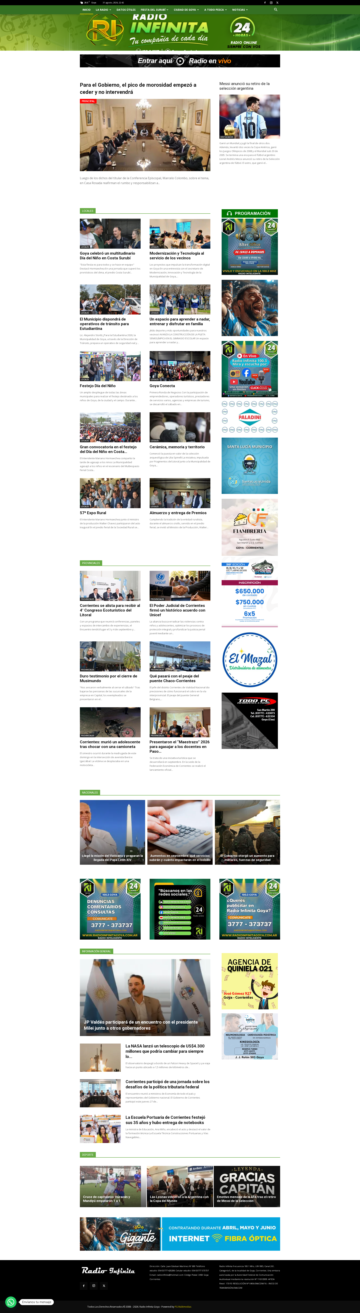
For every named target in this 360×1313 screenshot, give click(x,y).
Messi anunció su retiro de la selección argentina (244, 86)
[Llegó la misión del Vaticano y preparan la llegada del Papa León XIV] (112, 832)
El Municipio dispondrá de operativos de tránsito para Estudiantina (104, 324)
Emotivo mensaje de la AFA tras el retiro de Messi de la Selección (246, 1199)
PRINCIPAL (88, 101)
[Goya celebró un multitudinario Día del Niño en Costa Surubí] (110, 234)
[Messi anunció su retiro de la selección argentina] (249, 117)
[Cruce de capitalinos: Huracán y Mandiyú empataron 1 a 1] (113, 1186)
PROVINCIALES (87, 599)
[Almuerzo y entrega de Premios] (180, 493)
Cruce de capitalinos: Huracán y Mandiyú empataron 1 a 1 (106, 1199)
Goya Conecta (162, 386)
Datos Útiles (126, 9)
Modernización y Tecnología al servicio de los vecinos (177, 255)
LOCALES (85, 247)
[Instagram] (271, 2)
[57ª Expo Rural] (110, 493)
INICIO (86, 9)
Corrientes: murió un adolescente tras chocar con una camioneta (110, 744)
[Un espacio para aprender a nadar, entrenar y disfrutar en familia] (180, 299)
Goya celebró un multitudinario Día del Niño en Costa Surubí (107, 255)
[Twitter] (277, 2)
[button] (275, 10)
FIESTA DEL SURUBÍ (153, 9)
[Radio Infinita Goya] (99, 37)
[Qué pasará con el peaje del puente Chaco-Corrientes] (180, 656)
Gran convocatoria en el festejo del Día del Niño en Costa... (108, 449)
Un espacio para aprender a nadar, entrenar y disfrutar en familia (180, 321)
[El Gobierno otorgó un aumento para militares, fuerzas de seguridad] (247, 832)
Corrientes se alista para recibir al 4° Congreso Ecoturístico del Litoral (110, 610)
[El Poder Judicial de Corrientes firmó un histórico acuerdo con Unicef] (180, 586)
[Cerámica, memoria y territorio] (180, 427)
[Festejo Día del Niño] (110, 366)
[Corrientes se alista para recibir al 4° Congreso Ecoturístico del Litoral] (110, 586)
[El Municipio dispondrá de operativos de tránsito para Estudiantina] (110, 299)
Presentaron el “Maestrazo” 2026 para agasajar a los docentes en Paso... (180, 747)
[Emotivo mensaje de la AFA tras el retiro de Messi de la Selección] (247, 1186)
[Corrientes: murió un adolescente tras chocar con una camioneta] (110, 722)
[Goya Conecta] (180, 366)
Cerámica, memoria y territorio (177, 447)
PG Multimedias (183, 1306)
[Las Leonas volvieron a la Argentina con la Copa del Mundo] (180, 1186)
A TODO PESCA (214, 9)
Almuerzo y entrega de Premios (178, 513)
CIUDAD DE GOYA (185, 9)
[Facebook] (265, 2)
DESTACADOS (226, 137)
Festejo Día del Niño (98, 386)
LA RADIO (102, 9)
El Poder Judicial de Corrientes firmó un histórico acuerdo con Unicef (177, 610)
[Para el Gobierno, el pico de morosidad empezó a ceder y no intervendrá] (145, 135)
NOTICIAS (238, 9)
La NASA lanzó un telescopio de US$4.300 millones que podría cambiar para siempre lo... (165, 1051)
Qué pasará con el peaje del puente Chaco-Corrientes (174, 678)
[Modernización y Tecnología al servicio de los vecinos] (180, 234)
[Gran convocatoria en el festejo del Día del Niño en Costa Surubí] (110, 427)
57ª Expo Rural (93, 513)
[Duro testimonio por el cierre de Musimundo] (110, 656)
